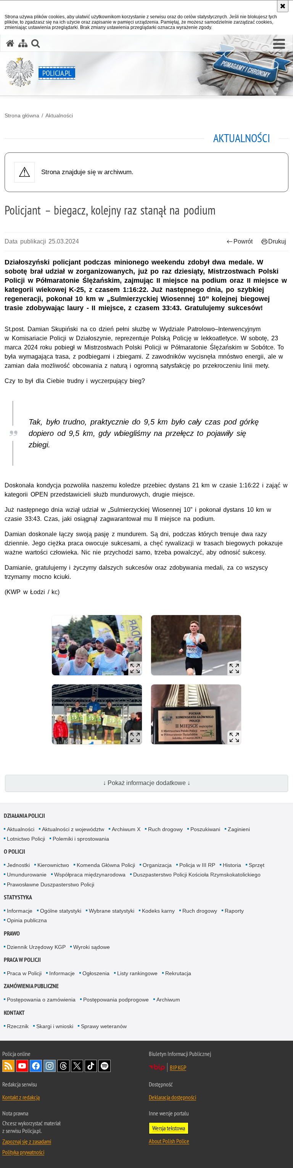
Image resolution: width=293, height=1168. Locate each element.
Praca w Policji (22, 960)
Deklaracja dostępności (172, 1097)
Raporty (234, 911)
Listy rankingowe (137, 973)
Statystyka (18, 897)
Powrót (243, 241)
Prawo (12, 933)
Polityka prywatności (23, 1152)
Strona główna (22, 115)
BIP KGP (178, 1067)
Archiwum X (126, 829)
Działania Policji (24, 816)
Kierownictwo (53, 865)
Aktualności (59, 115)
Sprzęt (256, 865)
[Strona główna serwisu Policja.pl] (10, 43)
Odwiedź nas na (22, 1066)
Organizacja (157, 865)
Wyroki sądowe (91, 947)
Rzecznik (18, 1026)
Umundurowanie (27, 875)
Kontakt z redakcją (21, 1097)
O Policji (14, 852)
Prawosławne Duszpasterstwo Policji (50, 884)
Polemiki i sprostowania (81, 839)
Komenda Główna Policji (106, 865)
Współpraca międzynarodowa (90, 875)
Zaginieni (239, 829)
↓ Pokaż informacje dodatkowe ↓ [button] (146, 783)
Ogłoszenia (95, 973)
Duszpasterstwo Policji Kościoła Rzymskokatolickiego (197, 875)
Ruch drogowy (165, 829)
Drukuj (277, 241)
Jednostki (18, 865)
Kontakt (14, 1013)
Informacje (19, 911)
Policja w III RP (197, 865)
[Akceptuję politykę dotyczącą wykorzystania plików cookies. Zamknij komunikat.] (282, 6)
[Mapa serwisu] (22, 43)
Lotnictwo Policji (26, 839)
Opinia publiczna (27, 920)
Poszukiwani (205, 829)
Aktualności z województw (73, 829)
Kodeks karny (158, 911)
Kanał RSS (8, 1066)
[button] (279, 44)
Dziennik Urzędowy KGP (36, 947)
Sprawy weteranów (104, 1026)
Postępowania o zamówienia (41, 1000)
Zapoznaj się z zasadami (26, 1141)
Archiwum (168, 1000)
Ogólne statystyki (60, 911)
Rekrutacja (178, 973)
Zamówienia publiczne (31, 986)
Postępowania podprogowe (116, 1000)
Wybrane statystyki (111, 911)
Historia (232, 865)
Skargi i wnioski (54, 1026)
